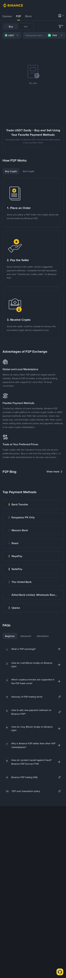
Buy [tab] (11, 26)
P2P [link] (18, 16)
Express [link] (7, 16)
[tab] (7, 16)
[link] (33, 504)
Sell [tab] (26, 26)
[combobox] (12, 35)
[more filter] (60, 26)
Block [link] (28, 16)
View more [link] (53, 471)
